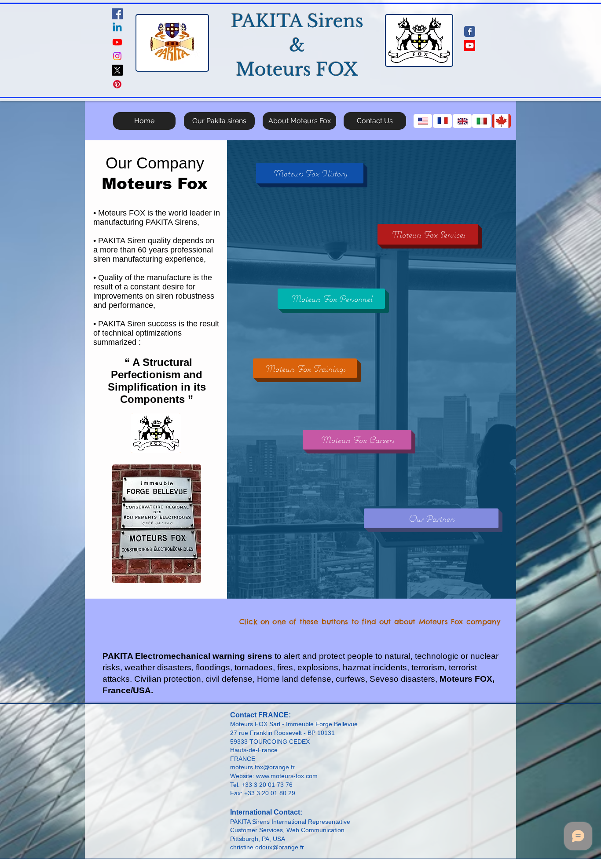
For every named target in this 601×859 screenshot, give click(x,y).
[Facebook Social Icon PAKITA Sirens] (117, 13)
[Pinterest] (117, 84)
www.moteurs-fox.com (287, 775)
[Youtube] (117, 42)
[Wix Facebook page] (469, 31)
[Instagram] (117, 56)
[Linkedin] (117, 27)
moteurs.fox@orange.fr (262, 767)
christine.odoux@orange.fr (267, 847)
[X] (117, 70)
